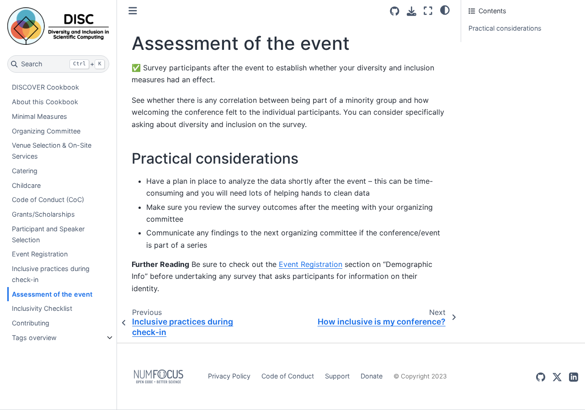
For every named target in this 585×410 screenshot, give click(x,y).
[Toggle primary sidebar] (132, 11)
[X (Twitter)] (557, 376)
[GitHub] (540, 376)
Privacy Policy (229, 376)
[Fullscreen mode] (428, 11)
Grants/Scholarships (43, 214)
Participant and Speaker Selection (48, 234)
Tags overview (34, 337)
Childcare (26, 185)
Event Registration (40, 254)
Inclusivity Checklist (42, 309)
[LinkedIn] (573, 376)
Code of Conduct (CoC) (48, 200)
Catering (24, 171)
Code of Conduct (287, 376)
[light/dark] (444, 9)
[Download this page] (411, 11)
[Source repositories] (394, 11)
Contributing (30, 323)
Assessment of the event (52, 294)
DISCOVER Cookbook (45, 87)
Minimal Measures (39, 116)
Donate (372, 376)
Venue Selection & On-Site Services (51, 151)
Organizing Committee (46, 131)
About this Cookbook (45, 102)
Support (337, 376)
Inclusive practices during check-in (51, 274)
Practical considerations (505, 28)
